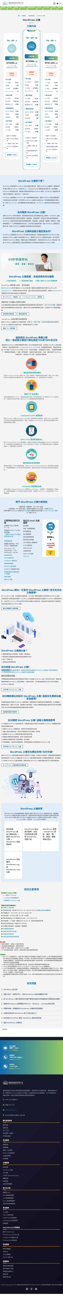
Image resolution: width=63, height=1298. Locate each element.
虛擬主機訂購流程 (8, 934)
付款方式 (5, 1252)
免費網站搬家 (18, 307)
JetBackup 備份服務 (10, 566)
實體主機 (5, 1178)
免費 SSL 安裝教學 (9, 328)
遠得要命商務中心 (8, 1271)
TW (60, 3)
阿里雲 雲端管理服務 (9, 1204)
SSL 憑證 (5, 1212)
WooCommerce (13, 203)
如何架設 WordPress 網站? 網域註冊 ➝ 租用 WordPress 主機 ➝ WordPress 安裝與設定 (13, 836)
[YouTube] (36, 1289)
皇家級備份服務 (8, 563)
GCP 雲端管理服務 (8, 1198)
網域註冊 (5, 1144)
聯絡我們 (59, 8)
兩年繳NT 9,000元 (12, 155)
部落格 (55, 817)
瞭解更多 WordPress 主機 (12, 900)
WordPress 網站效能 (15, 601)
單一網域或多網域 (24, 670)
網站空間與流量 (5, 670)
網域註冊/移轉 (31, 8)
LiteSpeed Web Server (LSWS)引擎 (29, 347)
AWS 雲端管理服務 (8, 1195)
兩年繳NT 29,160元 (51, 158)
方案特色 (4, 1029)
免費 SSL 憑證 (8, 579)
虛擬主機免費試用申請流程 (11, 937)
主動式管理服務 (7, 1184)
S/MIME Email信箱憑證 (10, 1218)
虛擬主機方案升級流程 (9, 931)
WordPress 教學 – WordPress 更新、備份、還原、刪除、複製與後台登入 (49, 834)
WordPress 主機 (41, 15)
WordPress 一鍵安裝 (10, 297)
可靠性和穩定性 (53, 670)
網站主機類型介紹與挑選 (10, 608)
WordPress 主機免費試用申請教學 (14, 765)
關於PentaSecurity (8, 1232)
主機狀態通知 (7, 1156)
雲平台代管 (22, 8)
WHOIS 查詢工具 (8, 1257)
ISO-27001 (6, 1130)
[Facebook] (31, 1289)
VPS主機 (5, 1173)
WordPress (20, 197)
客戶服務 (9, 8)
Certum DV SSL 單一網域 (50, 511)
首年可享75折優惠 (50, 305)
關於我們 (2, 8)
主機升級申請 (51, 682)
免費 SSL (24, 189)
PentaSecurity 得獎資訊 (10, 1240)
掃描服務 (5, 1223)
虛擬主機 (5, 1167)
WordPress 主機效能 (42, 670)
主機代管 (5, 1181)
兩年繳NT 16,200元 (31, 164)
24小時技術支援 (6, 672)
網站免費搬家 (7, 1249)
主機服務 (15, 8)
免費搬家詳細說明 (8, 314)
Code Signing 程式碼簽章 (10, 1220)
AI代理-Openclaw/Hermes (11, 1175)
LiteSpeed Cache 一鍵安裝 (32, 297)
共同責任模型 (7, 1136)
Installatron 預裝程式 (10, 561)
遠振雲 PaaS (6, 1192)
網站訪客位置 (14, 670)
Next (59, 99)
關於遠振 (5, 1125)
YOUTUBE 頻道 (20, 819)
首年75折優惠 (26, 511)
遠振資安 (5, 1274)
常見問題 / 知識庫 (8, 1133)
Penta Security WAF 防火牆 (11, 1235)
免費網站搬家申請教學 (10, 712)
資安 (24, 601)
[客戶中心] (54, 3)
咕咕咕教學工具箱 (8, 1268)
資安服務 (53, 8)
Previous (3, 99)
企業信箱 (38, 8)
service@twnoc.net (11, 1110)
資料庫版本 (32, 670)
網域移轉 (5, 1147)
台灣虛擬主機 (31, 15)
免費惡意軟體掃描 (47, 322)
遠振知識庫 (48, 817)
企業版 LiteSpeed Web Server (15, 489)
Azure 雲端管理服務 (9, 1201)
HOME (13, 3)
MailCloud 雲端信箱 (9, 1153)
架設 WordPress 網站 (7, 288)
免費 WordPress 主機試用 (18, 672)
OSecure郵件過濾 (8, 1215)
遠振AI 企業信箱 (7, 1150)
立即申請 (11, 58)
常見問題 (29, 819)
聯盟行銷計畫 (7, 1277)
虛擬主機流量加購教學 (43, 910)
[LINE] (27, 1289)
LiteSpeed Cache (6, 291)
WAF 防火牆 (46, 8)
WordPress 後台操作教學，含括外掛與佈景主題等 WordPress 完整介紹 (31, 834)
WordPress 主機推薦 (43, 203)
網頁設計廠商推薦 (8, 1266)
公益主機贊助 (7, 1254)
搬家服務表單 (23, 314)
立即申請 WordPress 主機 (12, 689)
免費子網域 (37, 322)
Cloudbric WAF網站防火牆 (10, 1237)
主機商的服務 (30, 672)
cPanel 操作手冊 (38, 819)
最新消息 (5, 1128)
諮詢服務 (5, 1158)
